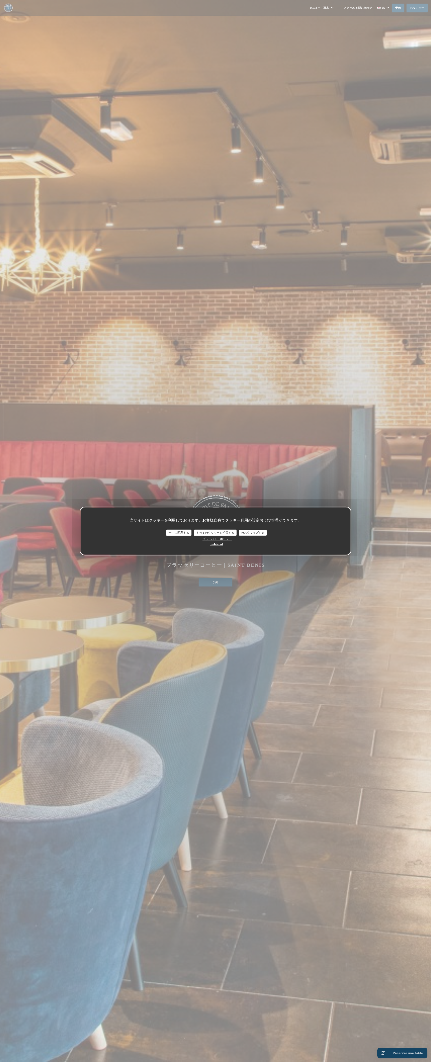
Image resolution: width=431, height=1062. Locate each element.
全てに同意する (179, 532)
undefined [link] (216, 544)
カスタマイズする (252, 532)
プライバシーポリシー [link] (217, 538)
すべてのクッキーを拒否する (215, 532)
